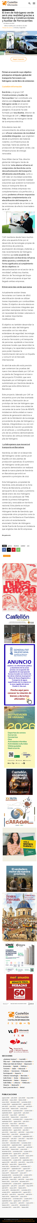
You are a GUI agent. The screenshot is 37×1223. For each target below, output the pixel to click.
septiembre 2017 (16, 1168)
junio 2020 (13, 1147)
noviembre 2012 (6, 1207)
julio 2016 (25, 1177)
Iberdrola (16, 546)
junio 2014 (13, 1194)
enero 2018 (5, 1166)
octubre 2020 (6, 1145)
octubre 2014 (6, 1192)
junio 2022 (5, 1132)
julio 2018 (14, 1162)
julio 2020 (5, 1147)
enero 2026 (5, 1102)
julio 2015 (14, 1185)
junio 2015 (22, 1185)
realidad (23, 546)
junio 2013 (5, 1203)
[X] (9, 550)
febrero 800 (25, 1207)
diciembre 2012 (24, 1205)
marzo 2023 (5, 1125)
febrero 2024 (14, 1117)
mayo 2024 (13, 1115)
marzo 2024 (5, 1117)
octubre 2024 (28, 1110)
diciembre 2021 (24, 1134)
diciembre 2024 (6, 1110)
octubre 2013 (28, 1198)
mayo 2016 (13, 1179)
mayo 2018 (30, 1162)
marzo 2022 (29, 1132)
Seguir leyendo (18, 59)
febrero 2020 (14, 1149)
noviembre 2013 (17, 1198)
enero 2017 (23, 1173)
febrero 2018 (22, 1164)
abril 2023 (22, 1123)
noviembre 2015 (6, 1183)
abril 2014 (29, 1194)
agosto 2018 (5, 1162)
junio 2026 (22, 1097)
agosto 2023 (17, 1121)
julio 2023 (26, 1121)
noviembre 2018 (6, 1160)
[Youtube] (20, 1023)
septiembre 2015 (27, 1183)
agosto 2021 (5, 1138)
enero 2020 (23, 1149)
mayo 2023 (13, 1123)
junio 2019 (5, 1155)
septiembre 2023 (7, 1121)
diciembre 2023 (6, 1119)
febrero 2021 (22, 1140)
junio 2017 (13, 1170)
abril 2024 (22, 1115)
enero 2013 (14, 1205)
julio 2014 (5, 1194)
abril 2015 (5, 1188)
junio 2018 (22, 1162)
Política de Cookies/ (15, 1221)
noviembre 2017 (26, 1166)
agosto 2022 (17, 1130)
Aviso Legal (22, 1219)
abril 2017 (28, 1170)
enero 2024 (23, 1117)
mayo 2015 (30, 1185)
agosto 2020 (27, 1145)
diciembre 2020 (15, 1143)
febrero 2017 (14, 1173)
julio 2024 (26, 1112)
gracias (10, 546)
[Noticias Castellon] (9, 3)
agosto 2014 (27, 1192)
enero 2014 (23, 1196)
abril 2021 (5, 1140)
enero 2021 (5, 1143)
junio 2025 (13, 1106)
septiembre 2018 (27, 1160)
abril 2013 (21, 1203)
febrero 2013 (5, 1205)
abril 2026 (5, 1100)
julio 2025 (5, 1106)
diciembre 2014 (14, 1190)
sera (28, 546)
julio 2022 (25, 1130)
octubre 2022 (28, 1127)
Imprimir (6, 556)
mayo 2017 (20, 1170)
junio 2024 (5, 1115)
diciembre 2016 (6, 1175)
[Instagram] (16, 1023)
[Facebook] (4, 550)
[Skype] (28, 1023)
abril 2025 (29, 1106)
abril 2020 (29, 1147)
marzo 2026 (13, 1100)
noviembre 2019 (17, 1151)
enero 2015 (5, 1190)
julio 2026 (14, 1097)
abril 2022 (21, 1132)
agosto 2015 (5, 1185)
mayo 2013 (13, 1203)
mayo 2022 (13, 1132)
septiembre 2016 (7, 1177)
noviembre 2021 (6, 1136)
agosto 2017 (26, 1168)
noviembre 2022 (17, 1127)
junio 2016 (5, 1179)
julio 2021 (14, 1138)
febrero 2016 (5, 1181)
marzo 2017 (5, 1173)
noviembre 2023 (18, 1119)
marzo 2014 (5, 1196)
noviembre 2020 (26, 1143)
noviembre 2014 (26, 1190)
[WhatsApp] (18, 550)
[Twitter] (12, 1023)
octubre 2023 (28, 1119)
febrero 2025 (14, 1108)
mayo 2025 (21, 1106)
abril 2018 (5, 1164)
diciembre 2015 (24, 1181)
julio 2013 (25, 1200)
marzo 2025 (5, 1108)
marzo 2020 (5, 1149)
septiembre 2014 (16, 1192)
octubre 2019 (28, 1151)
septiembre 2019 (7, 1153)
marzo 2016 (29, 1179)
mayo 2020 (21, 1147)
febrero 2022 (5, 1134)
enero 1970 (16, 1207)
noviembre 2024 (18, 1110)
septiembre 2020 (17, 1145)
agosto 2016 (17, 1177)
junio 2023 (5, 1123)
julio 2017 (5, 1170)
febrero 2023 (14, 1125)
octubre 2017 (6, 1168)
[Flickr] (24, 1023)
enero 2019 (14, 1158)
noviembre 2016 (17, 1175)
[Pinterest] (14, 550)
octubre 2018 (17, 1160)
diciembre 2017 (14, 1166)
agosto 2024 (17, 1112)
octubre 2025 (6, 1104)
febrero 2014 (14, 1196)
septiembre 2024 (7, 1112)
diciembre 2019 (6, 1151)
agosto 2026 (5, 1097)
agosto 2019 (17, 1153)
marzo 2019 (29, 1155)
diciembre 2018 (24, 1158)
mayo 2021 (30, 1138)
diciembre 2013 (6, 1198)
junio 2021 (22, 1138)
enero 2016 (14, 1181)
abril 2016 (21, 1179)
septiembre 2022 (7, 1130)
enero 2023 (23, 1125)
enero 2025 (23, 1108)
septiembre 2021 (27, 1136)
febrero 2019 (5, 1158)
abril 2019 (21, 1155)
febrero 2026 (22, 1100)
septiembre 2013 (7, 1200)
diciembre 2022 (6, 1127)
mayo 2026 (30, 1097)
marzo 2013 (29, 1203)
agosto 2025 (27, 1104)
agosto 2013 (17, 1200)
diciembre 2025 (15, 1102)
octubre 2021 (17, 1136)
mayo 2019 (13, 1155)
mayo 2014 (21, 1194)
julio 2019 (25, 1153)
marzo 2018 (13, 1164)
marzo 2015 (13, 1188)
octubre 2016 (28, 1175)
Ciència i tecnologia (8, 10)
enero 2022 (14, 1134)
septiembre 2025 (16, 1104)
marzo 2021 (13, 1140)
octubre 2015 (17, 1183)
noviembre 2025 (26, 1102)
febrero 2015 (22, 1188)
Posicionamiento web (28, 1221)
